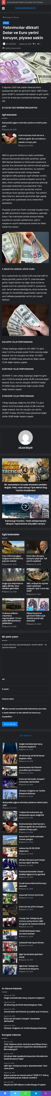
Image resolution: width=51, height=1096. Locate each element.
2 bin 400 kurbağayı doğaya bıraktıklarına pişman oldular (12, 558)
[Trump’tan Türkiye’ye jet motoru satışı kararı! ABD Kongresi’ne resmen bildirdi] (10, 922)
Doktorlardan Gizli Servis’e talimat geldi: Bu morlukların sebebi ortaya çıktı (32, 138)
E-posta (6, 689)
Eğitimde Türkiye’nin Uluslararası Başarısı (29, 967)
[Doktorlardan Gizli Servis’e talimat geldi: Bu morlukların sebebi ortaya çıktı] (9, 138)
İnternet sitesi (8, 699)
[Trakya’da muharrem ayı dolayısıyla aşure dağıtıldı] (10, 816)
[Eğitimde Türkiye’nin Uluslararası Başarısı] (10, 970)
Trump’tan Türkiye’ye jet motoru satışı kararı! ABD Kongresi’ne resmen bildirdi (32, 921)
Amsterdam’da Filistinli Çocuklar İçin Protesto (25, 2)
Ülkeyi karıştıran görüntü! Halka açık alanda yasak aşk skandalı (36, 617)
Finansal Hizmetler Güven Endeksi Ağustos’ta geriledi (32, 873)
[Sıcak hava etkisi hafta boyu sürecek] (10, 887)
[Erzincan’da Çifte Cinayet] (10, 910)
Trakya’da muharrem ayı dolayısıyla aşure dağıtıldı (31, 813)
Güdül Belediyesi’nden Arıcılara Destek (29, 932)
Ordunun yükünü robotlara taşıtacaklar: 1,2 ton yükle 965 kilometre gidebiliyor (11, 618)
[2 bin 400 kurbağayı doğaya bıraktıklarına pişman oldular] (13, 547)
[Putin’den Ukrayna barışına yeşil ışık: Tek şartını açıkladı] (38, 547)
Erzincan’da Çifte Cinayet (31, 906)
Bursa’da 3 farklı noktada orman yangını (31, 838)
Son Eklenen (25, 735)
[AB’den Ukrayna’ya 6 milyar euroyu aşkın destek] (10, 863)
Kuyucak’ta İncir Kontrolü (31, 895)
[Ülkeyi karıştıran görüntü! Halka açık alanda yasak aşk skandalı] (38, 604)
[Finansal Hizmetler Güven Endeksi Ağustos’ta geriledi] (10, 875)
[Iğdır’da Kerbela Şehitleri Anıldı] (10, 958)
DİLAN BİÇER (11, 44)
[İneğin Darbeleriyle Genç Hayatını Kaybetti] (10, 748)
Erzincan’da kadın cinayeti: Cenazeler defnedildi (32, 780)
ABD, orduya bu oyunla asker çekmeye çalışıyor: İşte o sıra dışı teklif (38, 587)
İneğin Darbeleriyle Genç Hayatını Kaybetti (30, 745)
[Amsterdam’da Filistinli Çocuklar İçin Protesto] (10, 771)
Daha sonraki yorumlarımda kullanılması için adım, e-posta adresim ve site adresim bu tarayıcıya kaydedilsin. (24, 713)
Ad (4, 679)
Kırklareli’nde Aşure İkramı (31, 942)
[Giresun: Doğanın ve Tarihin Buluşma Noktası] (10, 794)
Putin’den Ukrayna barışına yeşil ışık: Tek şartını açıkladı (37, 558)
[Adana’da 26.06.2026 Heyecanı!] (10, 852)
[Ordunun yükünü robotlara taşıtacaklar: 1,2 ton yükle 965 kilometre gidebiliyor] (13, 604)
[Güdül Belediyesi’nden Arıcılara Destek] (10, 935)
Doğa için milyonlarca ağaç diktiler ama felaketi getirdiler (12, 586)
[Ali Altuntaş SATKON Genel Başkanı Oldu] (10, 759)
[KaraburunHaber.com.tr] (25, 8)
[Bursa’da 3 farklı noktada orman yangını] (10, 840)
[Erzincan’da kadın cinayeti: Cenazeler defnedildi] (10, 783)
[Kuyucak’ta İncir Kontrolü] (10, 899)
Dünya (16, 17)
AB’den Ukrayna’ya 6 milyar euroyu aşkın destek (32, 861)
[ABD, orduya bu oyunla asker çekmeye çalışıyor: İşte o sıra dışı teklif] (38, 574)
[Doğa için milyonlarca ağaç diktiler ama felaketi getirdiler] (13, 574)
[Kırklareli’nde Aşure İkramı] (10, 946)
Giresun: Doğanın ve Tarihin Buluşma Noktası (32, 792)
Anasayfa (8, 17)
